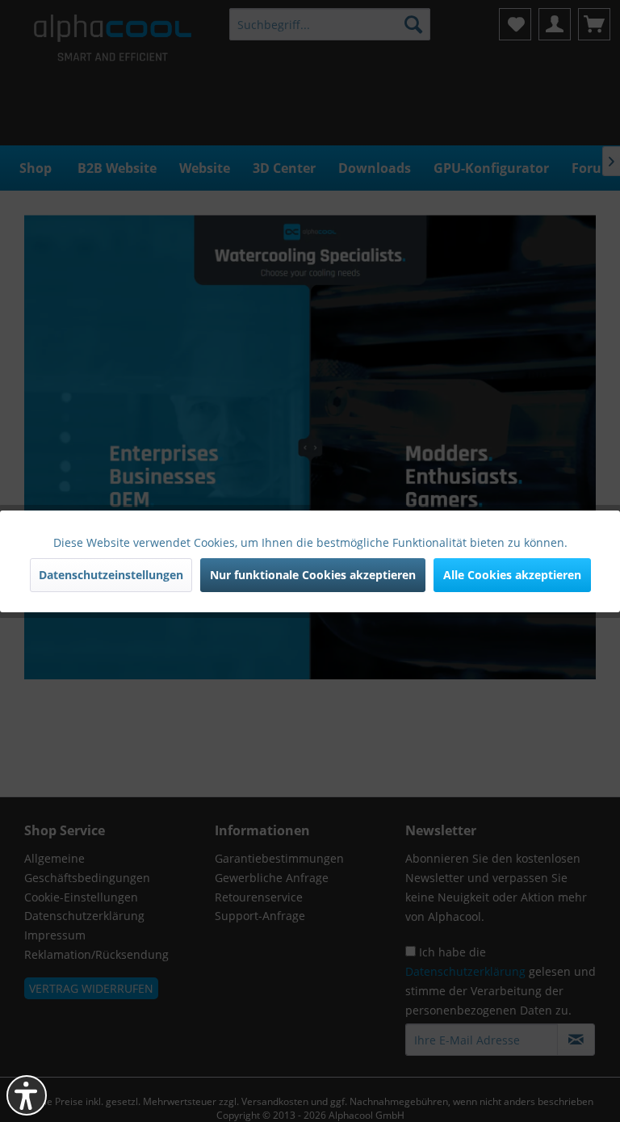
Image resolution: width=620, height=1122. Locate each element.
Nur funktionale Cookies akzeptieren (313, 574)
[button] (26, 1095)
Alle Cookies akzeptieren (512, 574)
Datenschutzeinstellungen (111, 574)
